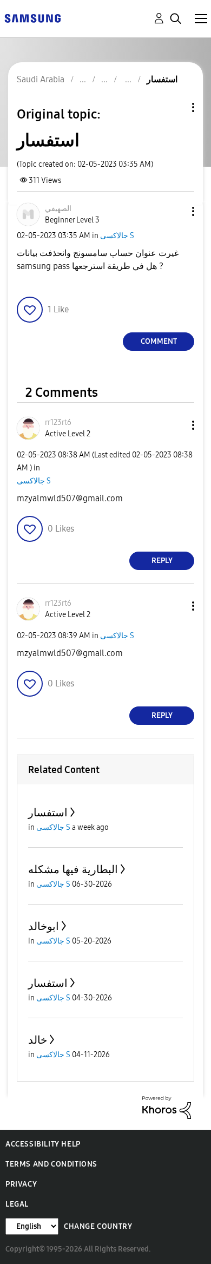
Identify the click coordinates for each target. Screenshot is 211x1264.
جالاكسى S (117, 235)
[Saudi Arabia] (32, 17)
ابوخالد (43, 926)
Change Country (98, 1226)
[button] (175, 211)
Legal (17, 1204)
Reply (162, 560)
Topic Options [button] (174, 107)
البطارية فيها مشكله (73, 869)
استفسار (48, 812)
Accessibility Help (43, 1144)
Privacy (21, 1184)
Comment (159, 341)
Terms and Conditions (51, 1164)
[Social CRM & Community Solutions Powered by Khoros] (166, 1107)
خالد (37, 1039)
